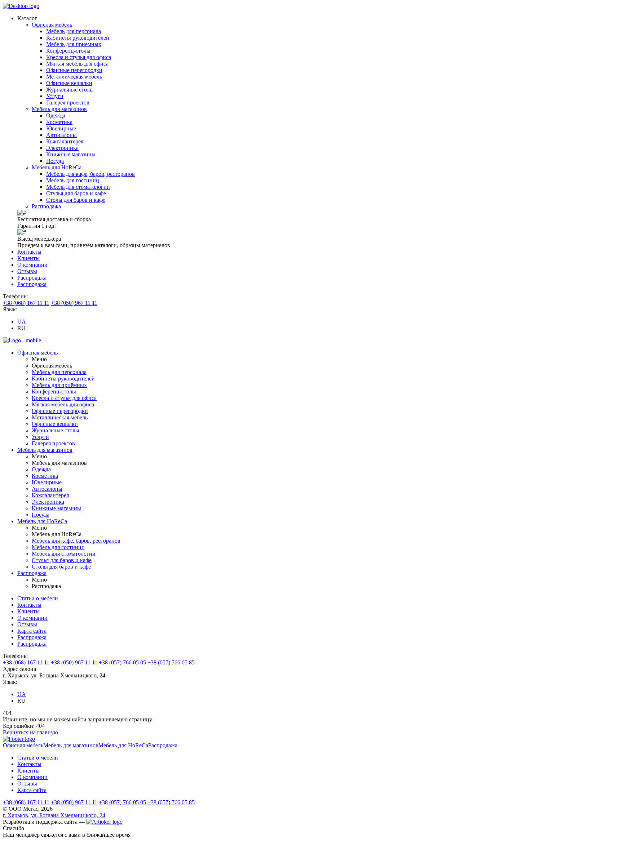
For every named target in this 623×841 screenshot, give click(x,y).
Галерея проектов (67, 102)
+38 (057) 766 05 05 (122, 662)
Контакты (29, 252)
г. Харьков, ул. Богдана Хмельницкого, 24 (54, 815)
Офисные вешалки (69, 83)
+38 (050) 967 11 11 (74, 303)
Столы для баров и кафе (75, 200)
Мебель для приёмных (73, 44)
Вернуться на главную (30, 732)
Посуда (55, 161)
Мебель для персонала (73, 31)
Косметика (59, 122)
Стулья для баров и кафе (76, 193)
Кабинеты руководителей (77, 38)
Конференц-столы (68, 51)
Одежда (55, 115)
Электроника (62, 148)
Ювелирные (61, 128)
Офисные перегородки (74, 70)
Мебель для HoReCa (56, 167)
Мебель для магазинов (59, 109)
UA (21, 322)
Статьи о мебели (37, 598)
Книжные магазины (71, 154)
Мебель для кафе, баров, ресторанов (90, 174)
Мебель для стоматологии (78, 187)
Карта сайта (32, 631)
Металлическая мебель (74, 77)
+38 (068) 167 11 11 (26, 303)
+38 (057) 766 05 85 (171, 662)
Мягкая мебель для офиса (77, 64)
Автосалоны (61, 135)
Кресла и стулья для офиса (78, 57)
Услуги (54, 96)
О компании (32, 265)
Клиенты (28, 258)
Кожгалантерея (64, 141)
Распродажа (46, 206)
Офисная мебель (52, 25)
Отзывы (27, 271)
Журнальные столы (70, 89)
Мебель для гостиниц (72, 180)
